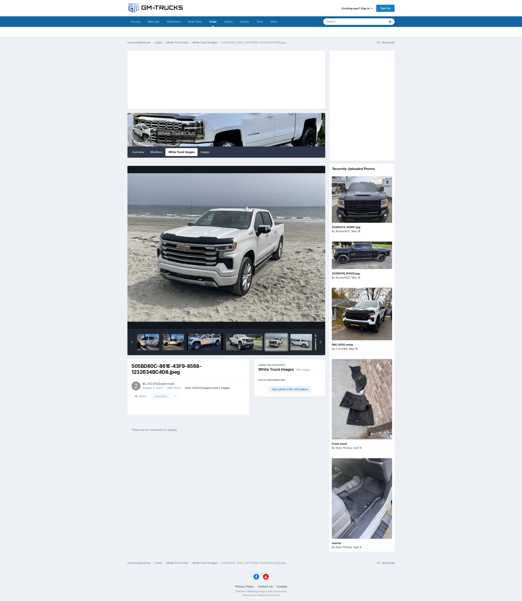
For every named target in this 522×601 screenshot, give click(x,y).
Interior (336, 543)
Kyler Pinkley (344, 447)
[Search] (390, 21)
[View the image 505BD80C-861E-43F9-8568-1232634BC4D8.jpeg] (276, 342)
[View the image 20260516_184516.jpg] (362, 255)
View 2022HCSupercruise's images (207, 387)
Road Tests (195, 21)
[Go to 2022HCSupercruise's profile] (136, 385)
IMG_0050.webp (342, 344)
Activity (244, 21)
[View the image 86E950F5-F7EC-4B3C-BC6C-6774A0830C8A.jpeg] (173, 342)
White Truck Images (181, 152)
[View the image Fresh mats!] (362, 399)
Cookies (281, 586)
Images (205, 152)
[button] (131, 342)
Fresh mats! (339, 443)
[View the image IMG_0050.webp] (362, 314)
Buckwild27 (343, 231)
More (273, 21)
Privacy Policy (244, 586)
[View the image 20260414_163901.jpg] (362, 199)
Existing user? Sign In (356, 8)
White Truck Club (176, 133)
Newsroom (174, 21)
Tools (259, 21)
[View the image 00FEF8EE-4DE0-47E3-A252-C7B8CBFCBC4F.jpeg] (301, 342)
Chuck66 (341, 348)
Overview (138, 152)
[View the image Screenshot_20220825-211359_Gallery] (244, 342)
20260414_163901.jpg (346, 227)
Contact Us (265, 586)
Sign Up (385, 8)
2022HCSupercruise (160, 383)
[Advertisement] (226, 79)
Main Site (153, 21)
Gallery (228, 21)
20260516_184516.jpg (346, 273)
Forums (135, 21)
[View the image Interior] (362, 498)
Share (141, 396)
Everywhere (373, 21)
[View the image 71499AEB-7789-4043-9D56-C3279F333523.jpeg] (148, 342)
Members (156, 152)
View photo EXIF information (290, 389)
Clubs (213, 21)
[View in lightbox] (226, 247)
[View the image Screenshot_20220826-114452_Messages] (205, 342)
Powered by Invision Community (261, 595)
